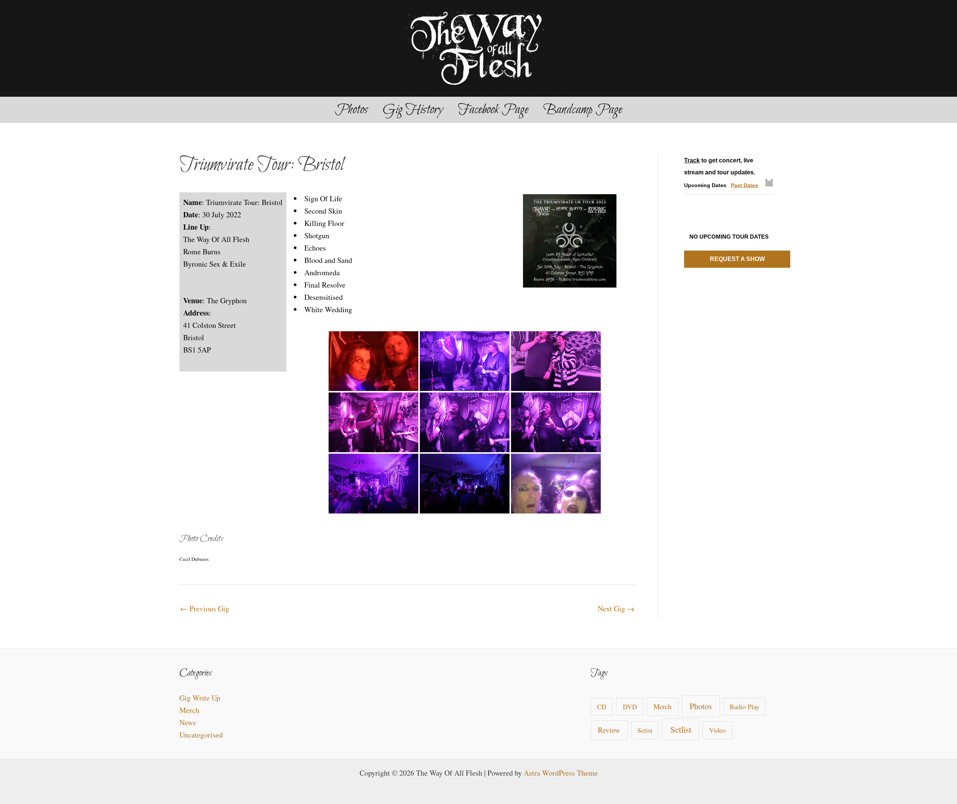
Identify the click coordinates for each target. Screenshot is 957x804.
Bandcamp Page (582, 109)
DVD (630, 706)
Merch (189, 710)
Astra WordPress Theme (561, 773)
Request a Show (737, 259)
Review (609, 730)
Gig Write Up (199, 698)
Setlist (680, 729)
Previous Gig (204, 608)
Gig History (413, 109)
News (187, 722)
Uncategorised (201, 735)
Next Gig (616, 608)
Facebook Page (493, 109)
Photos (351, 109)
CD (601, 706)
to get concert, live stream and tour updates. (719, 166)
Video (717, 730)
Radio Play (744, 706)
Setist (644, 730)
